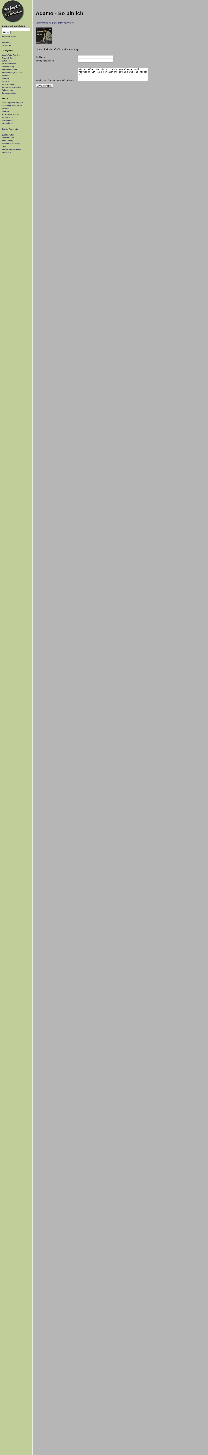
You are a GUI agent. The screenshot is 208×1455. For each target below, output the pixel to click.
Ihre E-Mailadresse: (45, 61)
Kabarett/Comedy (9, 58)
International (7, 123)
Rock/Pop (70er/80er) (10, 114)
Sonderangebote (9, 93)
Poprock (5, 81)
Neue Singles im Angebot (12, 103)
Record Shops (8, 138)
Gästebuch (6, 42)
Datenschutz (7, 45)
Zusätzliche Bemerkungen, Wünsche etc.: (56, 80)
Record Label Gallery (11, 144)
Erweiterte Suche (9, 37)
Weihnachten (7, 90)
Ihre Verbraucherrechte (11, 149)
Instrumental (7, 120)
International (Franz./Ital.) (12, 73)
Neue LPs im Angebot (11, 55)
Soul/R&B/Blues (8, 84)
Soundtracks (7, 117)
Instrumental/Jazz (9, 70)
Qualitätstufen (8, 135)
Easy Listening (8, 67)
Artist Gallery (7, 141)
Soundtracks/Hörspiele (11, 87)
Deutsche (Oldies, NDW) (12, 106)
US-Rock (5, 78)
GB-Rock (5, 75)
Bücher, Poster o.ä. (10, 129)
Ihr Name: (40, 57)
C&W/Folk (6, 61)
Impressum (6, 152)
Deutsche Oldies (9, 64)
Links (4, 147)
